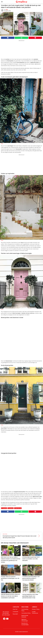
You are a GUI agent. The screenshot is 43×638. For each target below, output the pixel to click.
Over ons (15, 609)
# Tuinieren (10, 508)
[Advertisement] (21, 49)
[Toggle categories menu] (2, 1)
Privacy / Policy (35, 609)
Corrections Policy (26, 613)
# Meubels (4, 508)
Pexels (2, 143)
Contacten (15, 611)
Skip (7, 9)
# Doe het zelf (17, 508)
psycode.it (15, 614)
